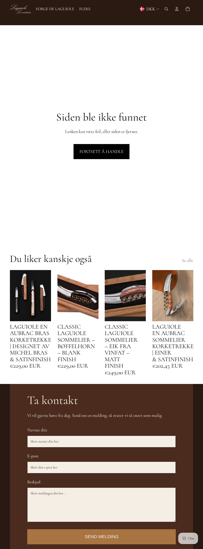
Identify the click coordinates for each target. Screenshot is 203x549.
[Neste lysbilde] (47, 295)
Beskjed (33, 482)
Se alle (187, 260)
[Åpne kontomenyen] (176, 8)
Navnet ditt (37, 430)
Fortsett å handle (101, 151)
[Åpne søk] (166, 8)
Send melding (102, 536)
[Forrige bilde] (14, 295)
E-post (33, 456)
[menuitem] (85, 9)
